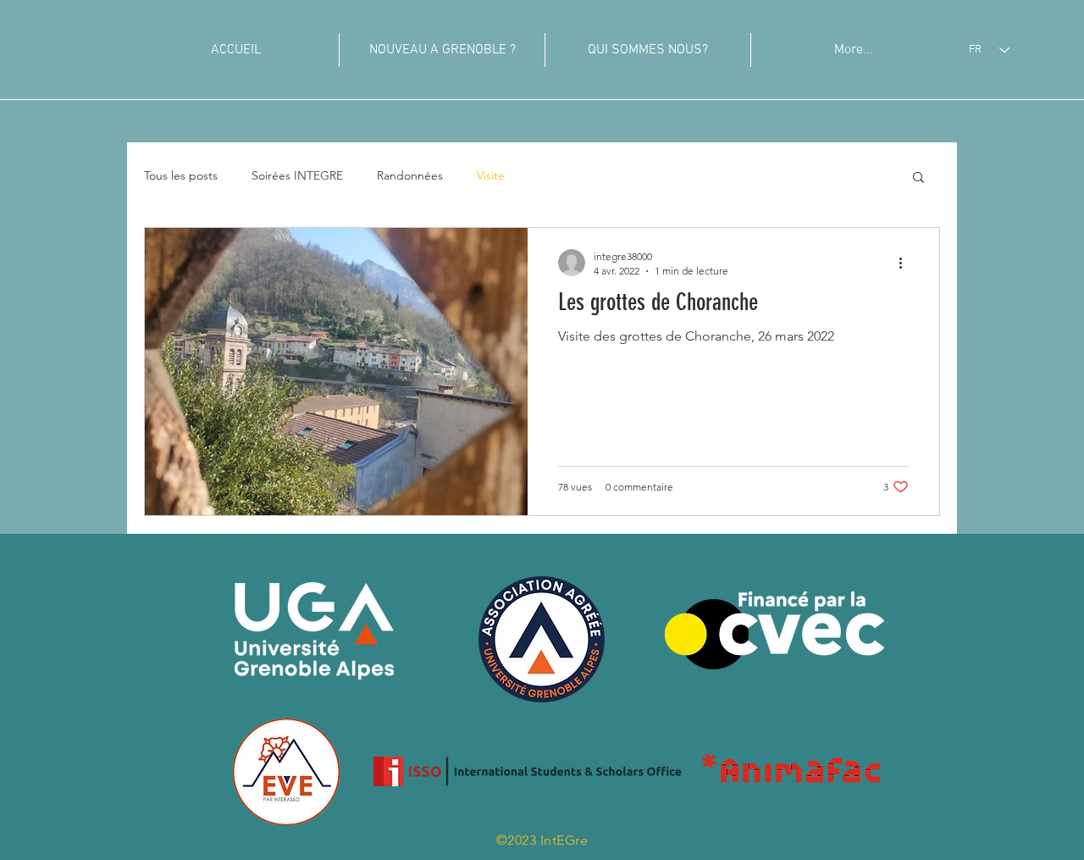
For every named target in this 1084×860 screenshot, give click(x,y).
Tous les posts (181, 175)
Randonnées (410, 175)
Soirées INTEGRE (297, 175)
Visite (491, 175)
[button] (918, 178)
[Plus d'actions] (906, 262)
